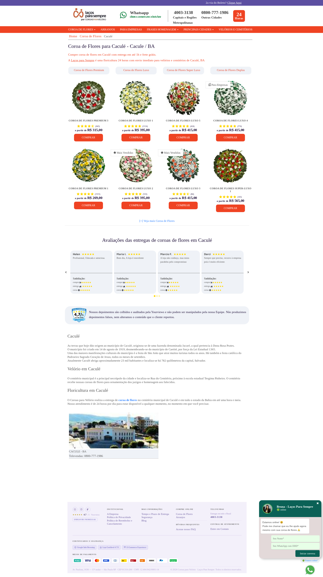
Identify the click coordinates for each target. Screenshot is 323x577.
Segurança (146, 517)
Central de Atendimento (224, 524)
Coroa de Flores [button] (81, 29)
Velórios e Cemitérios (235, 29)
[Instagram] (81, 509)
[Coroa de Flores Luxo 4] (230, 100)
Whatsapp (139, 12)
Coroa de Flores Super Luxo (183, 70)
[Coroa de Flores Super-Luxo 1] (230, 167)
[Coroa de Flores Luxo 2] (136, 167)
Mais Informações (152, 509)
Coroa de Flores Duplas (231, 70)
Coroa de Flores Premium (89, 70)
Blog (144, 520)
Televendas (217, 509)
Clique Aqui (234, 2)
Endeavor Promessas (85, 519)
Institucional (115, 509)
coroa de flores (127, 400)
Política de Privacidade (119, 517)
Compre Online (184, 509)
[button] (89, 70)
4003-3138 (183, 12)
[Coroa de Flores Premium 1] (88, 167)
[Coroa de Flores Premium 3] (88, 100)
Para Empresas (131, 29)
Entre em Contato (219, 529)
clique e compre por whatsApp (145, 16)
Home (73, 36)
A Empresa (112, 514)
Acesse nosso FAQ (186, 529)
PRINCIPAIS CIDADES (198, 29)
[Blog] (87, 509)
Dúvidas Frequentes (188, 524)
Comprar (88, 137)
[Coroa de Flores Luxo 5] (183, 100)
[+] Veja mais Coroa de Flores (157, 221)
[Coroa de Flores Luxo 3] (183, 167)
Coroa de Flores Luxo (136, 70)
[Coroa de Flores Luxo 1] (136, 100)
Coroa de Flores (90, 36)
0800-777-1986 (214, 12)
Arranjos (107, 29)
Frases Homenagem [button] (162, 29)
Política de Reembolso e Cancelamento (119, 522)
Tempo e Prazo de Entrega (155, 514)
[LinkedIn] (75, 509)
